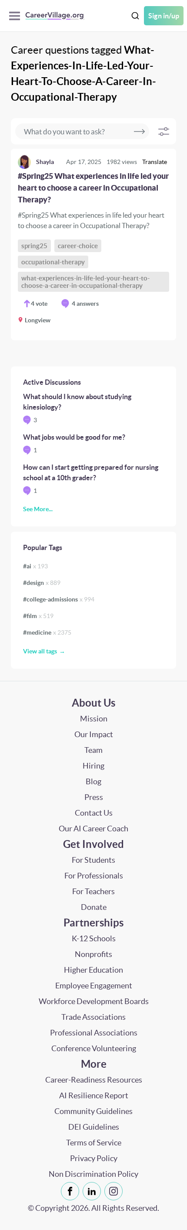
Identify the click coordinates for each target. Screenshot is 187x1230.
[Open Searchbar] (135, 15)
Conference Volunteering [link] (93, 1048)
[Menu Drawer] (16, 16)
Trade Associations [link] (93, 1017)
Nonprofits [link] (93, 954)
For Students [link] (93, 859)
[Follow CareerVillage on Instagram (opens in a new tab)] (115, 1191)
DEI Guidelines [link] (93, 1126)
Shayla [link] (45, 161)
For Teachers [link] (93, 891)
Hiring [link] (93, 765)
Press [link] (93, 797)
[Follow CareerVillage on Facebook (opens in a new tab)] (72, 1191)
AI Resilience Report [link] (93, 1095)
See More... (38, 509)
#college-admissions (58, 599)
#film (38, 615)
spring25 (34, 245)
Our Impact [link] (93, 734)
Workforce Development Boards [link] (94, 1001)
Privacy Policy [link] (93, 1158)
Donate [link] (94, 907)
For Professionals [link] (93, 875)
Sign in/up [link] (163, 16)
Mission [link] (93, 718)
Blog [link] (93, 781)
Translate (154, 161)
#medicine (47, 632)
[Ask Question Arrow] (139, 131)
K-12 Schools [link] (94, 938)
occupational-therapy (53, 262)
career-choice (78, 245)
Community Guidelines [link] (93, 1111)
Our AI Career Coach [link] (93, 828)
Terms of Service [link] (93, 1142)
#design (41, 582)
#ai (35, 566)
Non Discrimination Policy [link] (93, 1174)
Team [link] (93, 750)
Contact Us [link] (94, 812)
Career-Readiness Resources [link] (93, 1079)
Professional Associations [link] (93, 1032)
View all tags (40, 651)
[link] (93, 244)
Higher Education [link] (93, 969)
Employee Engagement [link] (93, 985)
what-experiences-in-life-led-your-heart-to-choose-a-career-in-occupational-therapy (85, 281)
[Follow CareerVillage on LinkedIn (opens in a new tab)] (93, 1191)
